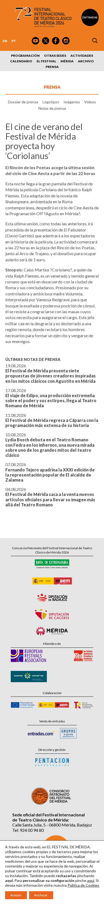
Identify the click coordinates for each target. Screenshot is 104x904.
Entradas (90, 17)
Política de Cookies (83, 885)
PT (13, 41)
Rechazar (41, 895)
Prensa (52, 67)
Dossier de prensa (23, 102)
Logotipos (50, 102)
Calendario (21, 61)
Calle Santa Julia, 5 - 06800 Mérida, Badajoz (52, 824)
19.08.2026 (50, 373)
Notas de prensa (52, 108)
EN (5, 41)
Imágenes (71, 102)
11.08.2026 (51, 420)
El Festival (46, 61)
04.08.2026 (50, 497)
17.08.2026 (50, 398)
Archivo (86, 61)
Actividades (81, 56)
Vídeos (90, 102)
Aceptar (16, 895)
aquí (90, 880)
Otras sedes (55, 56)
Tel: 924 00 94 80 (28, 830)
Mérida (67, 61)
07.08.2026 (50, 472)
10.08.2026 (49, 445)
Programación (25, 56)
